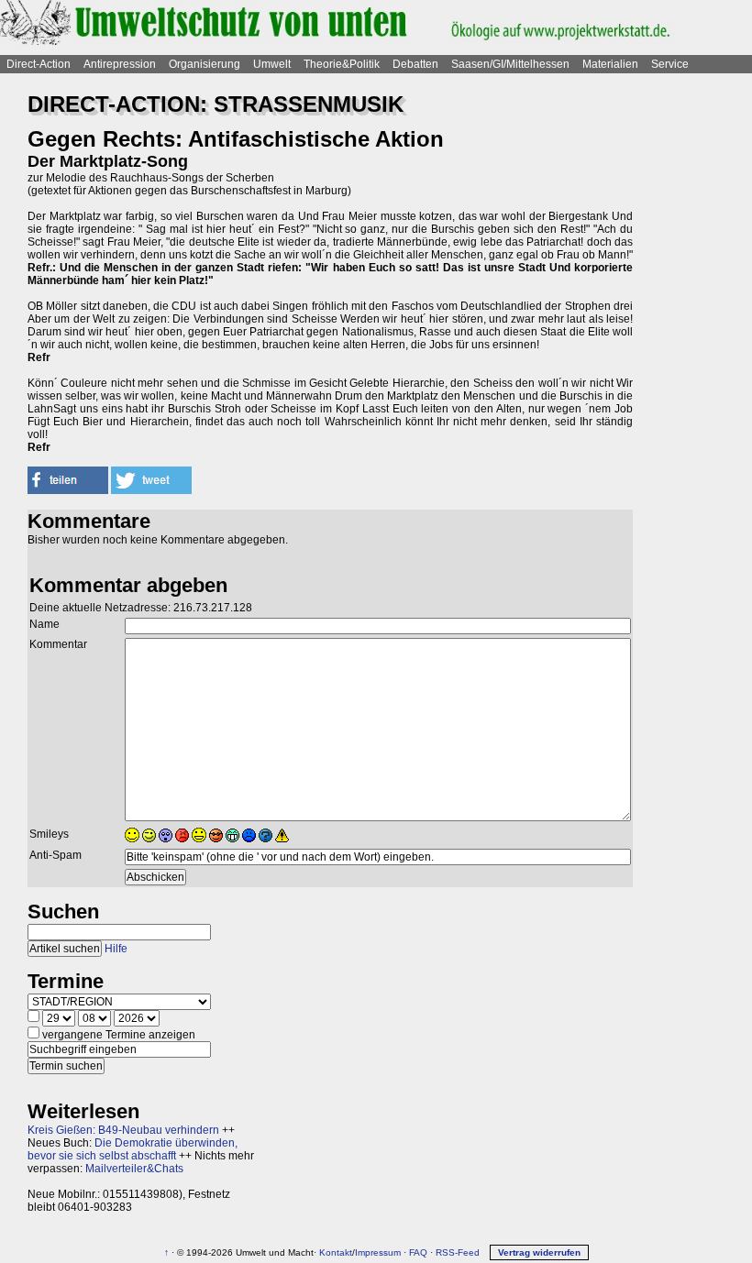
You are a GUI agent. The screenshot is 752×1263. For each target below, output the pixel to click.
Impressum (378, 1252)
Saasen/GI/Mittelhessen (510, 64)
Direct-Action (38, 64)
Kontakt (335, 1252)
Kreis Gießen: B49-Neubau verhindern (123, 1130)
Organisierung (204, 64)
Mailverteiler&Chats (134, 1168)
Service (670, 64)
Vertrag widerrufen (539, 1252)
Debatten (415, 64)
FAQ (418, 1252)
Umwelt (272, 64)
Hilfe (116, 948)
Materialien (610, 64)
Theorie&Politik (342, 64)
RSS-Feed (458, 1252)
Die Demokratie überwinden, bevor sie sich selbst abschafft (133, 1149)
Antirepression (119, 64)
